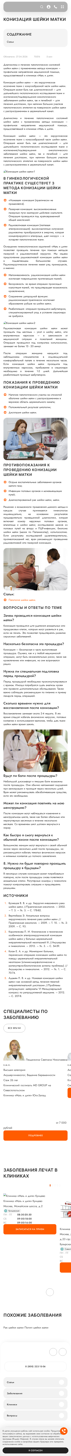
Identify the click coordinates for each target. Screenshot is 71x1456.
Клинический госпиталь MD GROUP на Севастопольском (27, 1087)
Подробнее (35, 1135)
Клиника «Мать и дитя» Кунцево (22, 1201)
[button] (50, 1185)
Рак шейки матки (13, 1327)
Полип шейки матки (36, 1327)
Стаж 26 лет (10, 1080)
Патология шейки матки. (22, 600)
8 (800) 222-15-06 (55, 6)
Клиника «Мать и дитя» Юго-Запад (24, 1095)
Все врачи (14, 1028)
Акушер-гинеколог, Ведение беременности (29, 1075)
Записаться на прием (30, 1229)
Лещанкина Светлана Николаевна (46, 1060)
